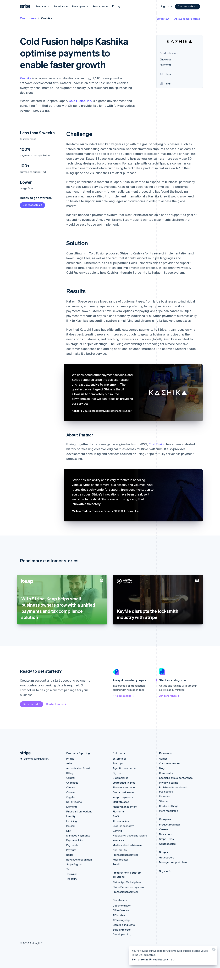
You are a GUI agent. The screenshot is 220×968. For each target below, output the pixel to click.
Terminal (71, 874)
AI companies (121, 821)
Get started (30, 704)
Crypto (70, 797)
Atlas (69, 763)
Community (166, 773)
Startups (118, 763)
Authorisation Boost (78, 768)
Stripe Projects (122, 929)
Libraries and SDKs (124, 924)
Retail (116, 864)
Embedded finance (124, 782)
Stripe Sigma (73, 864)
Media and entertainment (128, 845)
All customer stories (187, 18)
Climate (70, 787)
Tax (68, 869)
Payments (72, 845)
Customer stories (169, 763)
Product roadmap (169, 824)
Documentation (122, 905)
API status (119, 915)
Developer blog (122, 934)
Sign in (165, 6)
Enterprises (119, 758)
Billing (69, 773)
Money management (125, 806)
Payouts (71, 850)
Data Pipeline (74, 802)
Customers (28, 18)
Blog (161, 768)
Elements (72, 806)
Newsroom (165, 834)
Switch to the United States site (152, 959)
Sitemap (164, 801)
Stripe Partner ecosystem (128, 887)
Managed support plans (173, 862)
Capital (70, 777)
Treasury (71, 878)
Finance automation (124, 787)
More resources (168, 810)
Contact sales (186, 6)
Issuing (70, 826)
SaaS (116, 816)
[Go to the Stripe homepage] (24, 753)
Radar (69, 854)
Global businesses (124, 792)
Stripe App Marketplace (127, 882)
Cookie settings (168, 806)
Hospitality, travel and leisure (130, 835)
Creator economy (123, 826)
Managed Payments (78, 835)
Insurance (118, 840)
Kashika (25, 78)
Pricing (116, 6)
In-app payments (123, 797)
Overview (163, 18)
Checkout (72, 782)
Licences (164, 796)
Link (68, 830)
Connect (71, 792)
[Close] (213, 950)
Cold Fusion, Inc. (80, 101)
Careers (164, 829)
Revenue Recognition (79, 859)
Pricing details (122, 695)
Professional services (126, 854)
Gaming (117, 830)
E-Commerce (120, 777)
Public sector (120, 859)
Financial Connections (79, 811)
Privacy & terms (168, 782)
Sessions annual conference (176, 777)
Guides (163, 758)
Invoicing (71, 821)
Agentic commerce (124, 768)
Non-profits (120, 850)
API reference (168, 695)
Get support (166, 857)
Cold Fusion (156, 444)
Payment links (74, 840)
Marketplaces (121, 802)
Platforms (119, 811)
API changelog (121, 920)
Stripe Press (166, 839)
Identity (71, 816)
